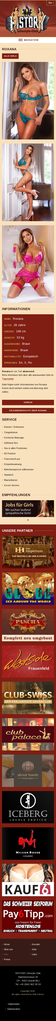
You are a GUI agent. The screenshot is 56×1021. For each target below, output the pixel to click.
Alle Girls (10, 56)
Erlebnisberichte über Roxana (28, 410)
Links (34, 954)
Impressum (13, 1004)
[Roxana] (28, 100)
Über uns (8, 949)
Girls (6, 954)
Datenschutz (13, 1009)
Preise (7, 959)
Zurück (28, 402)
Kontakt (36, 944)
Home (7, 944)
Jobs (34, 949)
